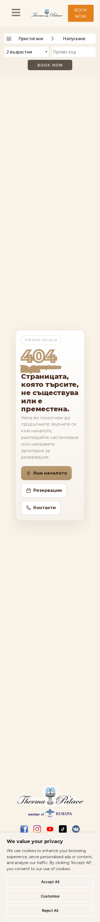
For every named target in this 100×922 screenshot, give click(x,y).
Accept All (50, 881)
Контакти (44, 507)
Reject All (50, 910)
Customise (50, 896)
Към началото (50, 473)
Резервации (47, 490)
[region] (50, 877)
